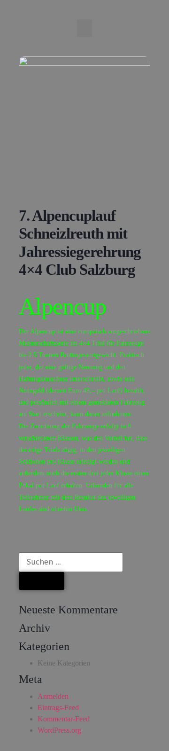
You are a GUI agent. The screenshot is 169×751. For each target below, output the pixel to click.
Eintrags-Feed (58, 708)
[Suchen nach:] (71, 562)
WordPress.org (59, 730)
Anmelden (53, 696)
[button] (84, 28)
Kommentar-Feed (64, 719)
